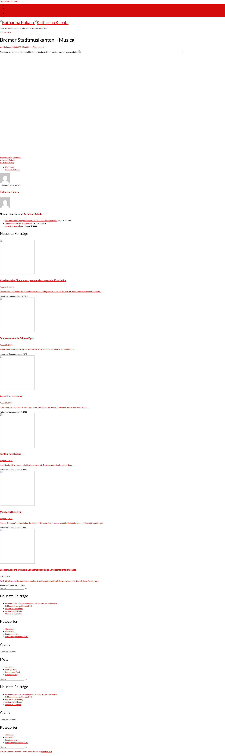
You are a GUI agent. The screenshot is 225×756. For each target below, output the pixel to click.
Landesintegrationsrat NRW (16, 637)
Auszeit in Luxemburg (14, 226)
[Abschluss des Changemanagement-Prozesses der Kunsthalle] (112, 257)
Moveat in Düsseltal (13, 614)
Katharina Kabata (11, 47)
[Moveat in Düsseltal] (112, 488)
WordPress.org (11, 675)
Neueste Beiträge (12, 170)
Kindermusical (6, 158)
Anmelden (9, 667)
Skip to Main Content (8, 1)
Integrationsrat (11, 634)
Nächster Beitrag (7, 163)
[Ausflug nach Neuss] (112, 430)
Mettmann (17, 158)
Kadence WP (46, 752)
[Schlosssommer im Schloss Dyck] (112, 315)
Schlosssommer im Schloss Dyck (18, 223)
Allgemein (37, 47)
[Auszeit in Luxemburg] (112, 373)
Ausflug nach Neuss (13, 611)
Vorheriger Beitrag (7, 160)
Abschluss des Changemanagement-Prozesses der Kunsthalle (31, 221)
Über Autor (9, 167)
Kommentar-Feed (12, 672)
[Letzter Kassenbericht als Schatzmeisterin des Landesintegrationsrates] (112, 546)
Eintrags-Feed (11, 669)
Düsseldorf (9, 631)
